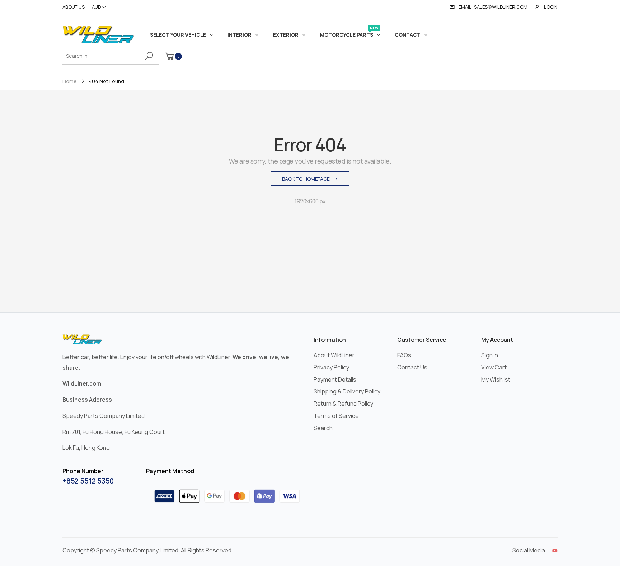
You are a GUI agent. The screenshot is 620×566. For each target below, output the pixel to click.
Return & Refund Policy (343, 403)
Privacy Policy (331, 367)
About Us (73, 7)
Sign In (489, 355)
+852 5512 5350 (88, 481)
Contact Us (412, 367)
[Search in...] (150, 56)
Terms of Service (336, 416)
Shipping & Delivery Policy (347, 391)
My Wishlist (495, 379)
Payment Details (335, 379)
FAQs (404, 355)
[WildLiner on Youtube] (555, 550)
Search (323, 428)
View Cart (494, 367)
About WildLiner (334, 355)
